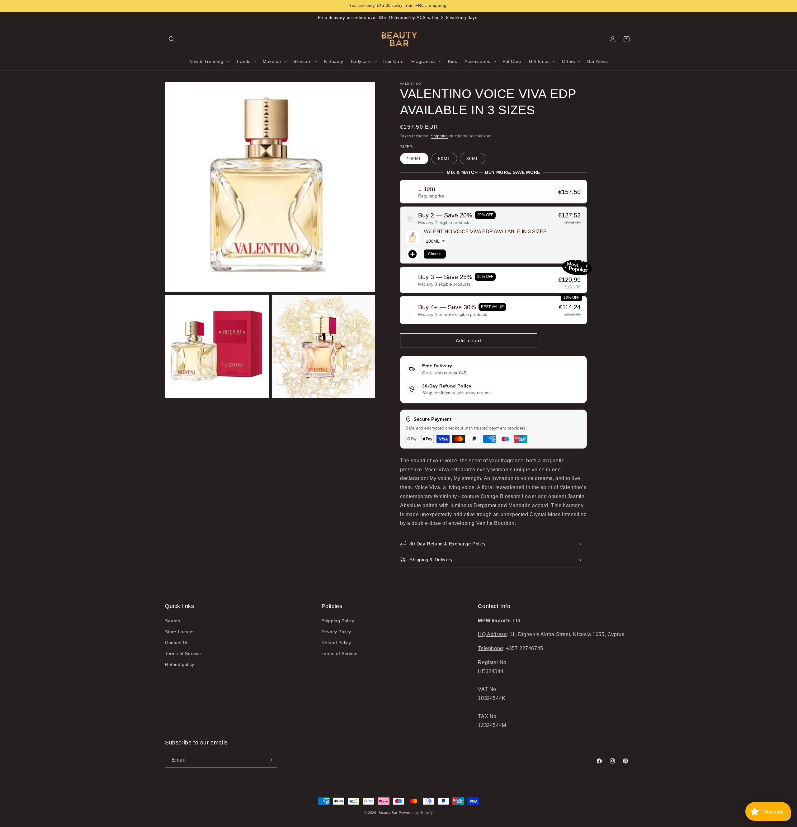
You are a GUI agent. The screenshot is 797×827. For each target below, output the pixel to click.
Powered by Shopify (416, 813)
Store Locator (179, 631)
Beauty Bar (389, 813)
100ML (414, 158)
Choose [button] (434, 254)
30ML (472, 158)
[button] (172, 39)
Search (172, 620)
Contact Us (177, 642)
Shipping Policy (338, 620)
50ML (444, 158)
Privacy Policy (336, 631)
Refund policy (179, 664)
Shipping (439, 136)
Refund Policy (336, 642)
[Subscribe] (270, 760)
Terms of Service (183, 653)
